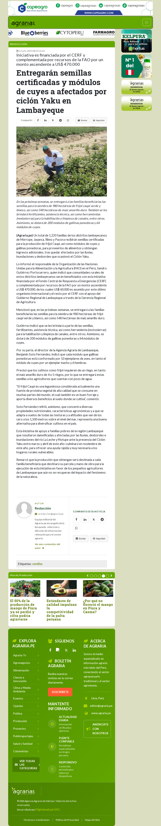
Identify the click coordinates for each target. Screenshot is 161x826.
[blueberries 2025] (25, 33)
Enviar (84, 120)
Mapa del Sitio (92, 819)
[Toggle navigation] (147, 22)
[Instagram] (58, 650)
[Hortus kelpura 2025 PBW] (136, 41)
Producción (18, 44)
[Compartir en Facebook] (38, 120)
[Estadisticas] (136, 87)
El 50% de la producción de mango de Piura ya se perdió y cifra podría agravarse (23, 610)
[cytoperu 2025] (61, 33)
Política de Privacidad (67, 819)
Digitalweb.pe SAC (48, 809)
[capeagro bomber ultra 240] (80, 8)
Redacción (43, 508)
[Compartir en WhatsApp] (68, 120)
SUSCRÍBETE (60, 692)
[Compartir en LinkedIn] (45, 120)
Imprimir (100, 120)
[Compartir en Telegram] (60, 120)
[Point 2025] (136, 66)
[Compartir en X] (53, 120)
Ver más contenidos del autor (47, 546)
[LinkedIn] (74, 650)
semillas (37, 564)
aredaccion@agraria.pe (51, 513)
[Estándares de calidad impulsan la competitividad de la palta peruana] (62, 588)
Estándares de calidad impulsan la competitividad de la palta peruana (62, 610)
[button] (91, 576)
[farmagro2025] (100, 33)
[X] (66, 650)
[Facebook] (50, 650)
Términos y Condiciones (36, 819)
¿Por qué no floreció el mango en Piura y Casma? (98, 606)
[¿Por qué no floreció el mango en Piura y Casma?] (98, 588)
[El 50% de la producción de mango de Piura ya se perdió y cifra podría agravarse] (25, 588)
